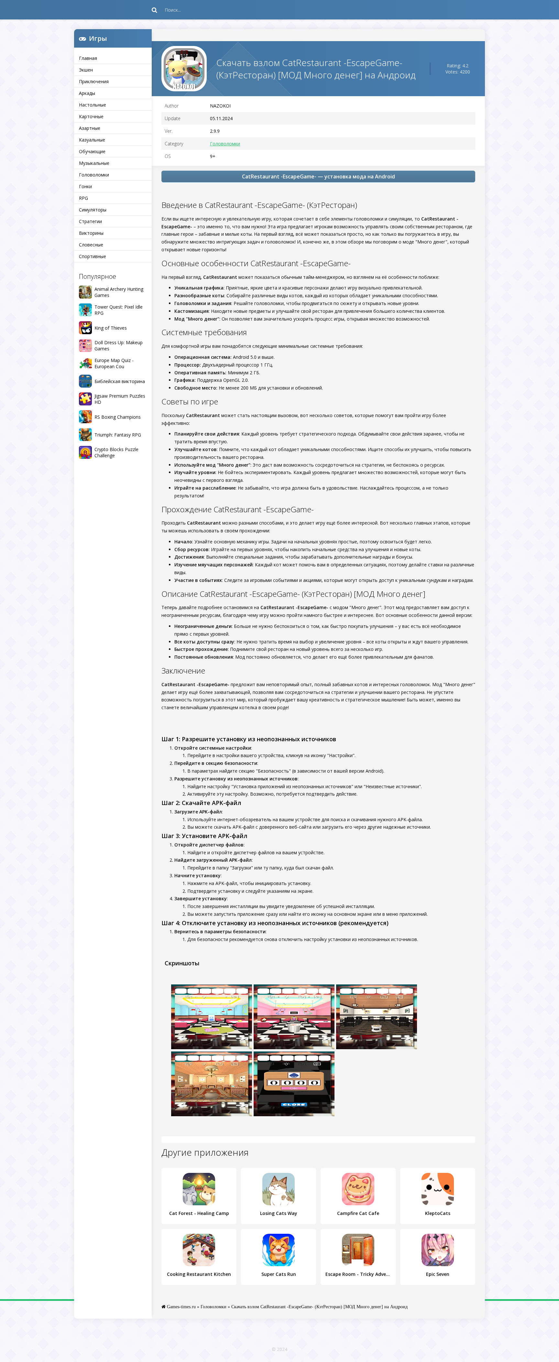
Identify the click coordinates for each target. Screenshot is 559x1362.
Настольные (92, 105)
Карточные (91, 116)
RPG (83, 198)
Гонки (85, 186)
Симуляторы (92, 210)
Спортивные (92, 256)
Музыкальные (94, 163)
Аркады (87, 93)
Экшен (86, 70)
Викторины (91, 233)
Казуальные (92, 140)
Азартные (89, 128)
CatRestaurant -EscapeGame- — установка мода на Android (318, 176)
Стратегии (90, 221)
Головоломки (94, 175)
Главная (88, 58)
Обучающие (92, 151)
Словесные (91, 245)
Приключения (94, 81)
